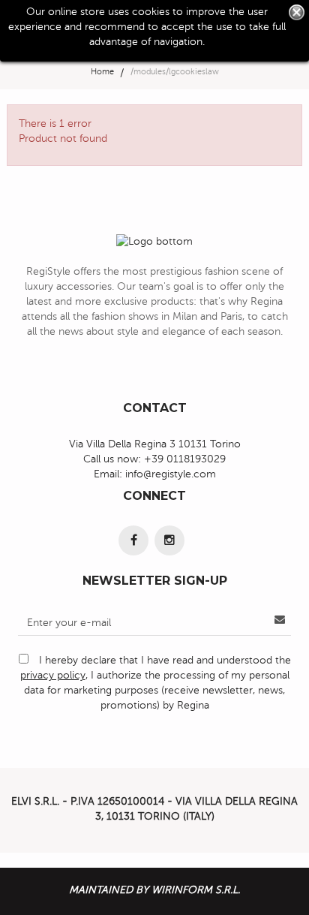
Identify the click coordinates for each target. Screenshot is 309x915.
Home (102, 72)
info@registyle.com (170, 474)
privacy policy (53, 675)
